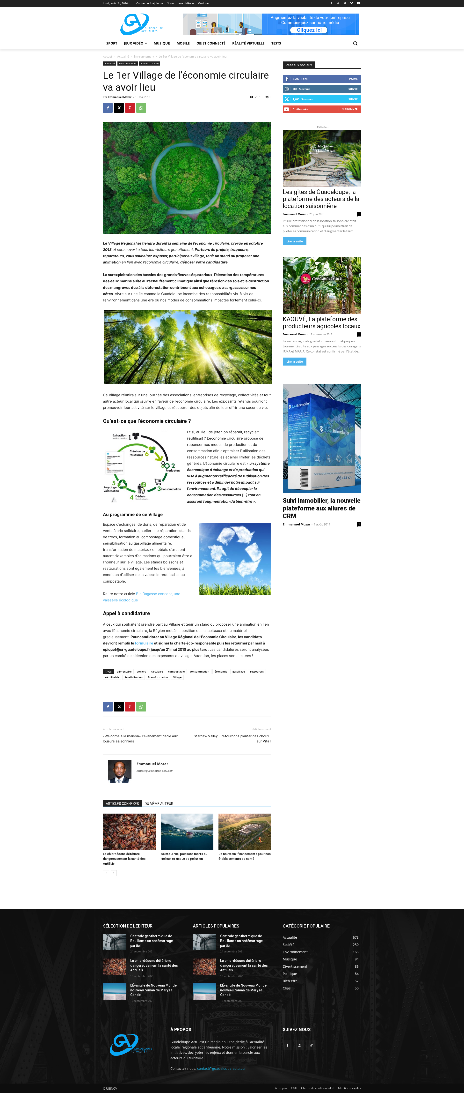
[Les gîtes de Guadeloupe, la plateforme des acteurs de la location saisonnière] (322, 158)
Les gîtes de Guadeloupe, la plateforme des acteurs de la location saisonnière (321, 199)
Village (177, 677)
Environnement (144, 56)
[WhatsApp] (141, 108)
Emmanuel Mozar (119, 97)
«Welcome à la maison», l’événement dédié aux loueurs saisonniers (140, 738)
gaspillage (238, 671)
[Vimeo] (351, 3)
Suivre (353, 89)
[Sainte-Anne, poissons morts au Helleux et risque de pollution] (187, 832)
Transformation (158, 677)
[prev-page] (106, 873)
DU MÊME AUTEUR (159, 804)
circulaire (157, 671)
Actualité (123, 56)
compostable (176, 671)
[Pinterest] (130, 108)
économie (221, 671)
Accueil (108, 56)
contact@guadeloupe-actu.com (222, 1068)
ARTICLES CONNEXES (122, 804)
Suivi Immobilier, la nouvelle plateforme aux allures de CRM (322, 508)
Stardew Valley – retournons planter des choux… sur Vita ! (232, 738)
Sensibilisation (133, 677)
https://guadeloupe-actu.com (155, 770)
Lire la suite (294, 241)
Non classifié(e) (150, 63)
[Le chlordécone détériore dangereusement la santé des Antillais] (129, 832)
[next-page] (114, 873)
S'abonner (350, 109)
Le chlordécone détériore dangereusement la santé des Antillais (124, 858)
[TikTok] (311, 1045)
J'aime (353, 79)
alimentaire (124, 671)
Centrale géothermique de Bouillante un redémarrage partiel (151, 940)
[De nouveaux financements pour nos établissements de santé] (244, 832)
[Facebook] (331, 3)
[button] (355, 43)
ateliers (141, 671)
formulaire (144, 643)
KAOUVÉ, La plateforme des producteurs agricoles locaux (321, 323)
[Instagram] (338, 3)
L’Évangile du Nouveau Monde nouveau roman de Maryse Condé (153, 990)
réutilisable (112, 677)
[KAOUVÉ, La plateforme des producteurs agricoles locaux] (322, 285)
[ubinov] (271, 24)
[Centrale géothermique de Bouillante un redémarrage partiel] (114, 942)
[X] (345, 3)
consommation (199, 671)
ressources (257, 671)
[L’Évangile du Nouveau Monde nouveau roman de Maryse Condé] (114, 991)
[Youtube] (358, 3)
